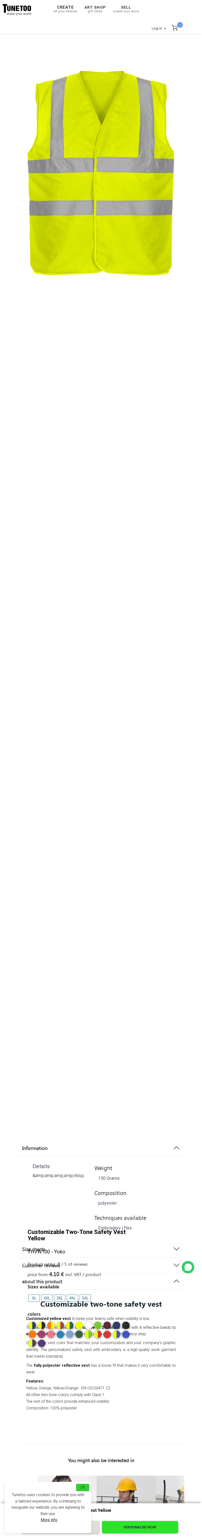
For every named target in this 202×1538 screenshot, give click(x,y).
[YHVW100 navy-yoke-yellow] (32, 1325)
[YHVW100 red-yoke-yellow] (97, 1334)
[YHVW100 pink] (51, 1334)
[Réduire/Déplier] (188, 1267)
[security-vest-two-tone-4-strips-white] (88, 1327)
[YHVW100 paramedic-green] (79, 1334)
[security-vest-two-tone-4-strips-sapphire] (60, 1336)
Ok (82, 1487)
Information (35, 1148)
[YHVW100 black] (126, 1325)
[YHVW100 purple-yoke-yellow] (32, 1343)
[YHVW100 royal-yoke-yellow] (116, 1334)
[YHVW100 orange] (32, 1334)
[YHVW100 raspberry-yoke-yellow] (60, 1325)
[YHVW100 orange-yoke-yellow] (51, 1325)
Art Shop (95, 9)
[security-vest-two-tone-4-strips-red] (107, 1336)
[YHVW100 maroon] (107, 1325)
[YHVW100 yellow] (79, 1325)
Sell (126, 9)
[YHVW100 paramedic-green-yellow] (69, 1325)
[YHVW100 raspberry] (41, 1334)
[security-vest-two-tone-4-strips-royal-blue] (126, 1336)
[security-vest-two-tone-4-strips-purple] (41, 1345)
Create (65, 9)
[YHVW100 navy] (116, 1325)
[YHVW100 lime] (97, 1325)
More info (49, 1520)
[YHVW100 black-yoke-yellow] (41, 1325)
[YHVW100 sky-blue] (69, 1334)
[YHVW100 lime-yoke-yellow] (88, 1334)
